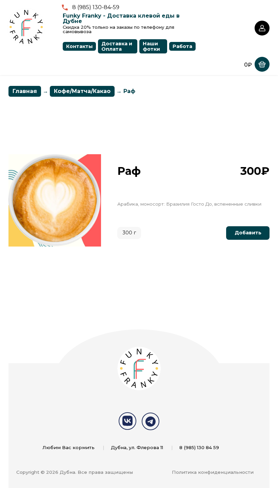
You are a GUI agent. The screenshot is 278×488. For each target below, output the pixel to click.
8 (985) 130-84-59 (95, 7)
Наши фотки (151, 46)
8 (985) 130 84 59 (199, 447)
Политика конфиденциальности (213, 472)
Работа (182, 46)
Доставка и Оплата (116, 46)
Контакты (79, 46)
